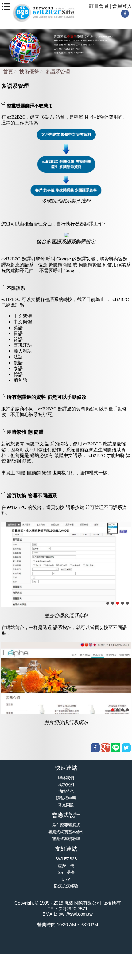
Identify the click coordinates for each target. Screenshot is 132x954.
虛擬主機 (66, 865)
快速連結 (66, 768)
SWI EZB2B (66, 859)
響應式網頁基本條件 (66, 832)
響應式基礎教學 (66, 838)
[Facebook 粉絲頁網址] (125, 16)
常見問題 (66, 805)
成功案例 (66, 784)
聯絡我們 (66, 778)
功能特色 (66, 791)
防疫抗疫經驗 (66, 886)
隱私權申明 (66, 798)
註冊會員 (99, 6)
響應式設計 (66, 815)
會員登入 (122, 6)
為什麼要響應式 (66, 825)
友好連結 (66, 849)
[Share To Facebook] (95, 747)
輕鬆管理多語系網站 (92, 549)
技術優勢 (29, 71)
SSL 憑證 (66, 872)
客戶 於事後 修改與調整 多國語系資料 (66, 190)
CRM (66, 879)
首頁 (8, 71)
